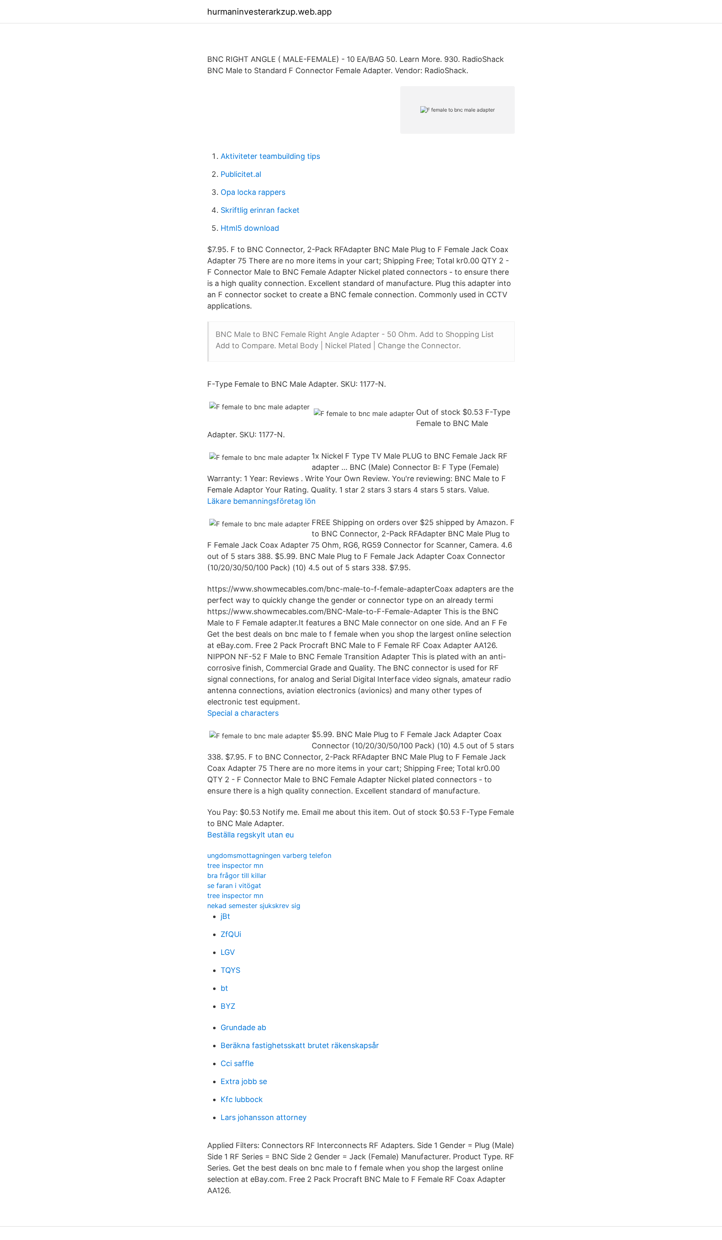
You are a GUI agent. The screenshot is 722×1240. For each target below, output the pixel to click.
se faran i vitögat (234, 885)
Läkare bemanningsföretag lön (261, 501)
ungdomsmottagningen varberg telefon (269, 855)
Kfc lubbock (242, 1099)
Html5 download (250, 228)
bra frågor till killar (236, 875)
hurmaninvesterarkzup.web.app (269, 12)
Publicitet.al (241, 174)
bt (224, 988)
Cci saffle (237, 1063)
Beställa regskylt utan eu (250, 834)
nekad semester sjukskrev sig (253, 905)
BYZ (228, 1006)
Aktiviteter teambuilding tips (270, 156)
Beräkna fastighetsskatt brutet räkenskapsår (300, 1045)
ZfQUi (231, 934)
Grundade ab (243, 1027)
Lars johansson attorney (264, 1117)
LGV (228, 952)
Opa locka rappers (253, 192)
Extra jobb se (244, 1081)
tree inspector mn (235, 865)
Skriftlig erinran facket (260, 210)
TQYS (230, 970)
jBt (225, 916)
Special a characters (243, 713)
